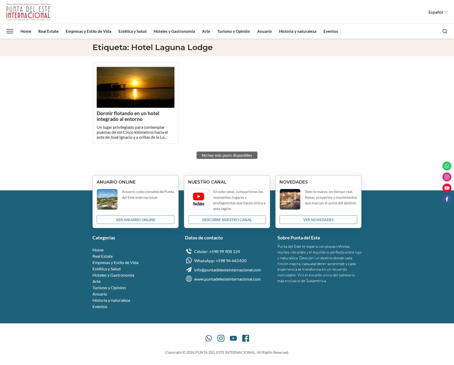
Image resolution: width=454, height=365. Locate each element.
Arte (206, 31)
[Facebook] (245, 338)
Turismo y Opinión (233, 31)
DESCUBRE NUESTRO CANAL (227, 219)
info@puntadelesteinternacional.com (227, 269)
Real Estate (48, 31)
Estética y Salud (132, 31)
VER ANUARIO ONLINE (135, 219)
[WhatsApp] (208, 338)
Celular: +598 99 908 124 (217, 251)
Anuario (264, 31)
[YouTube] (233, 338)
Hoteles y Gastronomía (174, 31)
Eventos (330, 31)
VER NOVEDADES (318, 219)
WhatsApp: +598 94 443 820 (220, 260)
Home (25, 31)
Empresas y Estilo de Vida (88, 31)
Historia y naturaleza (297, 31)
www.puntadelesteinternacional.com (227, 278)
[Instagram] (221, 338)
